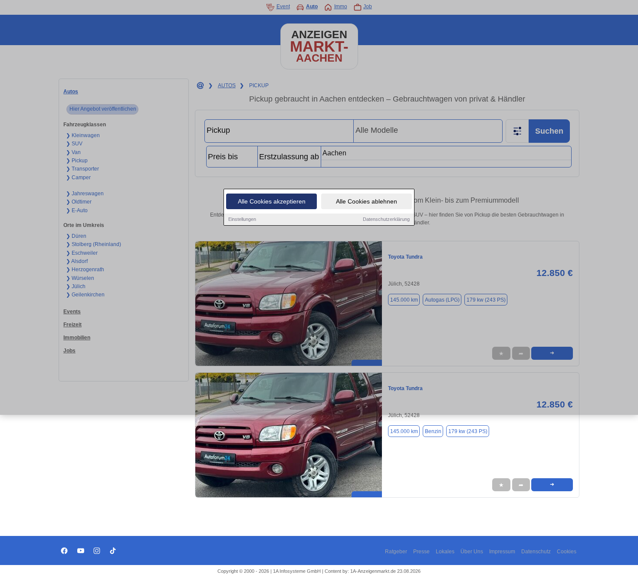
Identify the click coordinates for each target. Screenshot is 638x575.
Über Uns (471, 552)
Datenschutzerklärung (386, 219)
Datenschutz (536, 552)
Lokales (445, 552)
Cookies (566, 552)
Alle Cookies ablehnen (366, 201)
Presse (421, 552)
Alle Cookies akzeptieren (272, 201)
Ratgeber (396, 552)
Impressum (502, 552)
